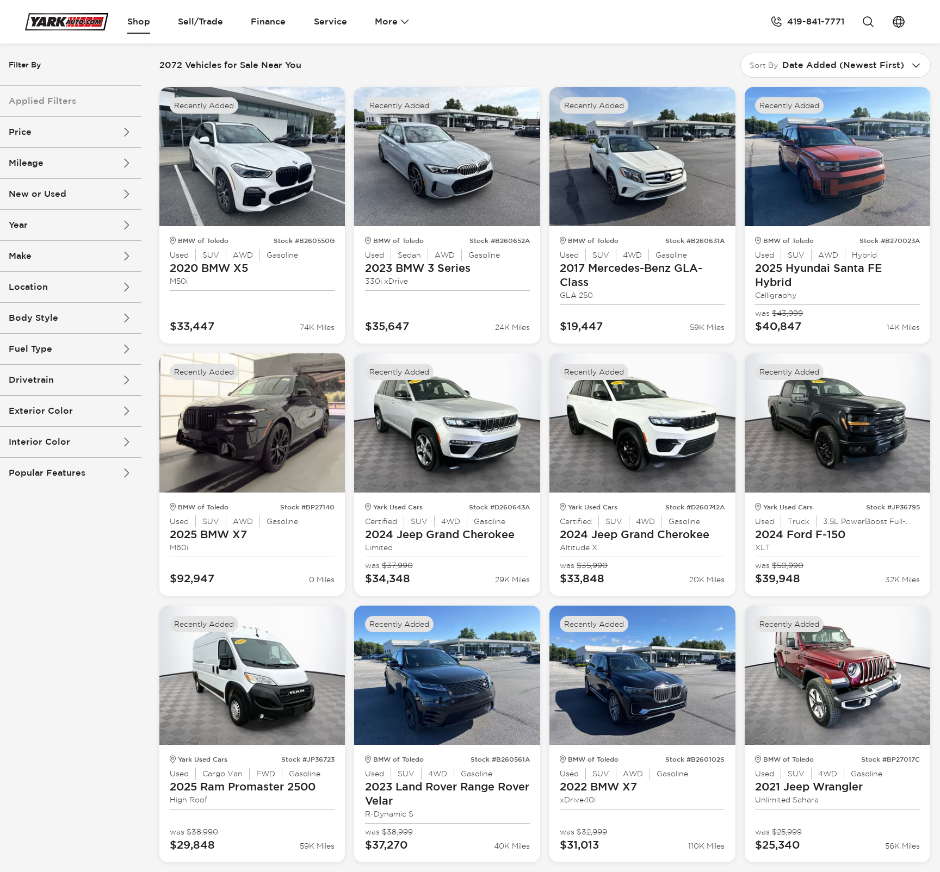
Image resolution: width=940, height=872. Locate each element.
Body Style (33, 317)
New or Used (37, 193)
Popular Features (47, 472)
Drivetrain (31, 379)
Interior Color (39, 441)
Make (20, 255)
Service (330, 21)
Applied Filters (42, 100)
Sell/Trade (200, 21)
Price (20, 131)
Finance (268, 21)
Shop (138, 21)
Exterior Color (41, 410)
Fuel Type (30, 348)
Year (18, 224)
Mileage (26, 162)
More (386, 21)
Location (28, 286)
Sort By (764, 65)
